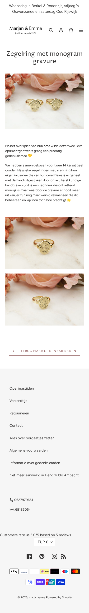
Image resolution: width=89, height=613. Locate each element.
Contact (16, 425)
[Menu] (81, 30)
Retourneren (19, 413)
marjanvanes (37, 597)
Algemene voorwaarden (28, 450)
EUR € (43, 542)
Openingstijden (21, 388)
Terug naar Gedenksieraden (48, 351)
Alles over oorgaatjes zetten (31, 438)
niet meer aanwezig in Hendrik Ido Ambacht (44, 475)
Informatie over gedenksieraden (34, 463)
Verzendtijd (18, 401)
